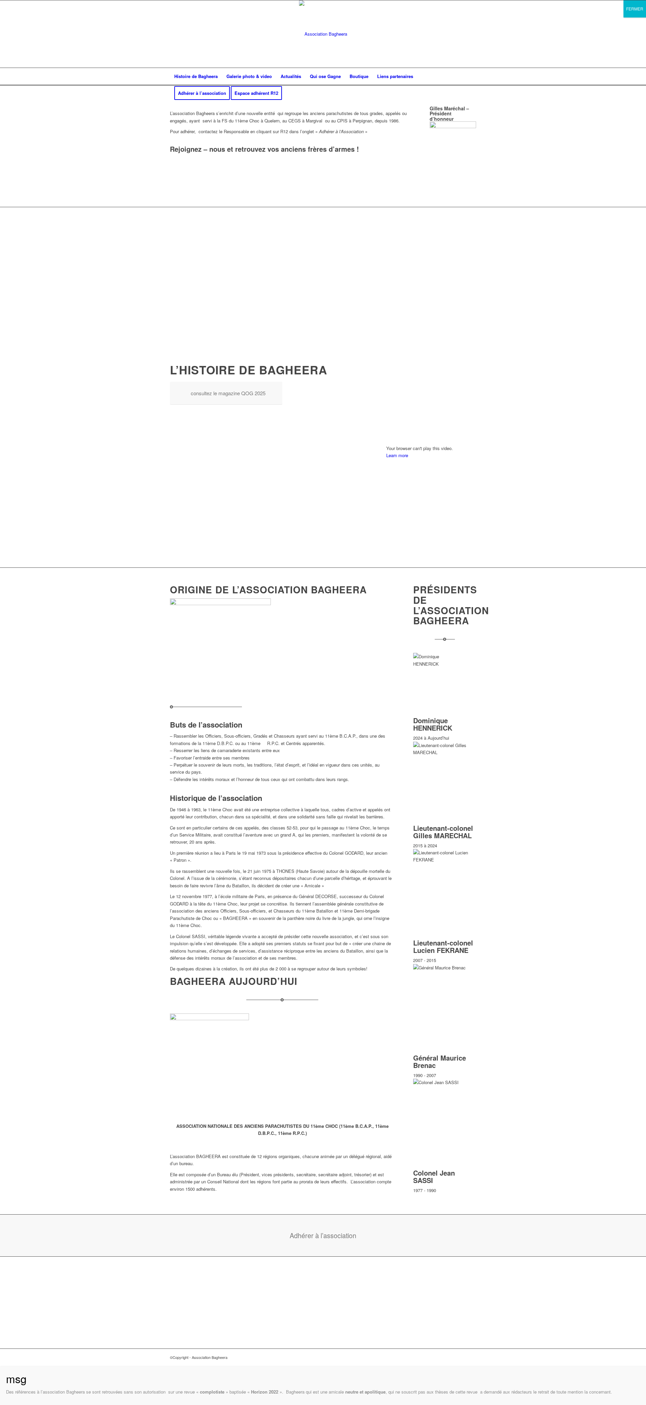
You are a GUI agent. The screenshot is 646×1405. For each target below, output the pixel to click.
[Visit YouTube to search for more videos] (431, 547)
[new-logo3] (323, 34)
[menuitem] (196, 76)
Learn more (397, 455)
